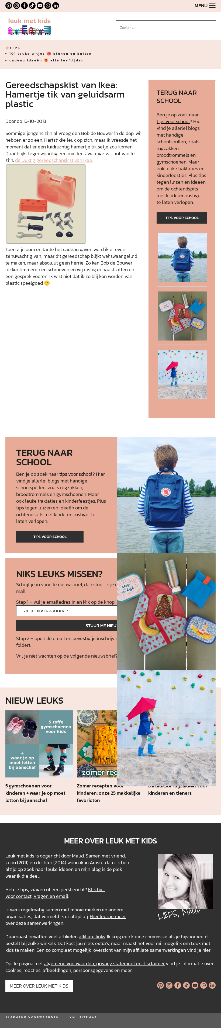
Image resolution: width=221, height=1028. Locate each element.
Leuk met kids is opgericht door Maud (44, 855)
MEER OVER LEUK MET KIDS (39, 985)
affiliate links (92, 936)
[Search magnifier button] (212, 24)
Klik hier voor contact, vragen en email (55, 893)
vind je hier (198, 950)
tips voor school (173, 121)
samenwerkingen (45, 923)
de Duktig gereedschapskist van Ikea (53, 160)
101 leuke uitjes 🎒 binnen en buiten (50, 53)
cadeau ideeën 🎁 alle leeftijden (46, 60)
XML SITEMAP (83, 1017)
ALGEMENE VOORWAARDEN (32, 1017)
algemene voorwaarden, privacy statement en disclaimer (104, 963)
